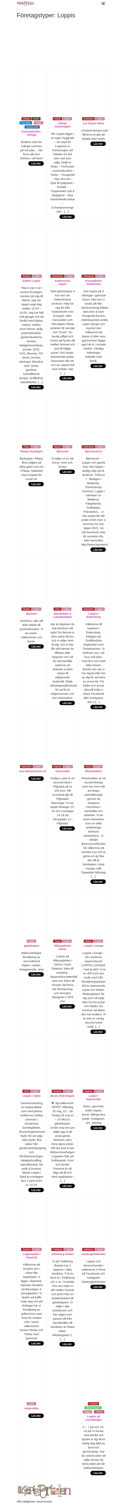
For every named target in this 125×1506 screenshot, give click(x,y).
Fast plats (25, 123)
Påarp (26, 447)
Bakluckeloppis (93, 1408)
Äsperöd (26, 1249)
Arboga (26, 119)
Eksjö (88, 766)
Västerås (57, 1091)
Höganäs (88, 1091)
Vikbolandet (88, 276)
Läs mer (36, 163)
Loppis (38, 123)
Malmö (88, 941)
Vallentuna (88, 1249)
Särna (57, 941)
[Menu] (103, 3)
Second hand (32, 127)
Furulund (93, 1404)
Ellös (57, 609)
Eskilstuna (88, 119)
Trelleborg (57, 1249)
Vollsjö (57, 119)
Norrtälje (26, 276)
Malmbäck (88, 609)
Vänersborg (89, 447)
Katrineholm (57, 276)
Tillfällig (99, 1412)
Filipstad (57, 766)
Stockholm (26, 766)
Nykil (26, 1091)
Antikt (36, 119)
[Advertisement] (62, 44)
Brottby (26, 609)
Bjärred (57, 447)
